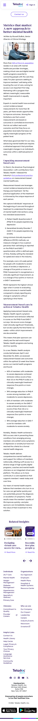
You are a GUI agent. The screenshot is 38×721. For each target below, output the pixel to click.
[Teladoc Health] (18, 5)
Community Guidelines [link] (8, 662)
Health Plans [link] (26, 581)
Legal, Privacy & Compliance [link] (9, 645)
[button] (5, 5)
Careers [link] (24, 618)
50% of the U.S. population (23, 63)
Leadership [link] (25, 615)
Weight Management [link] (8, 582)
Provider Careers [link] (6, 615)
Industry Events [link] (27, 621)
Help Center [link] (8, 641)
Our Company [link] (26, 609)
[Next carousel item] (30, 560)
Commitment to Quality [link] (9, 610)
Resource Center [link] (27, 588)
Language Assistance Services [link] (7, 656)
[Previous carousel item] (24, 560)
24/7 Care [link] (7, 575)
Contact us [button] (19, 14)
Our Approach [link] (26, 575)
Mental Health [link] (9, 578)
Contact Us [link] (7, 636)
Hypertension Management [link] (8, 591)
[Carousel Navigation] (19, 560)
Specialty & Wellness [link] (8, 596)
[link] (30, 5)
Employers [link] (25, 578)
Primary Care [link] (8, 600)
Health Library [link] (9, 638)
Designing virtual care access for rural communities (12, 530)
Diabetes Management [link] (8, 586)
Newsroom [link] (25, 624)
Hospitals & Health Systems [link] (27, 584)
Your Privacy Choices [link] (8, 650)
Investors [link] (24, 627)
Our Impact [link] (25, 612)
